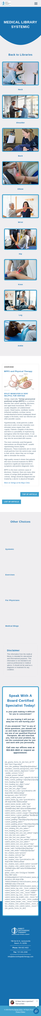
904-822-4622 (13, 750)
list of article (11, 502)
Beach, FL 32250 (20, 943)
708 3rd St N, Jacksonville (20, 941)
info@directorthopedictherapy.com (20, 957)
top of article (29, 494)
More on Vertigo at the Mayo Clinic (17, 483)
